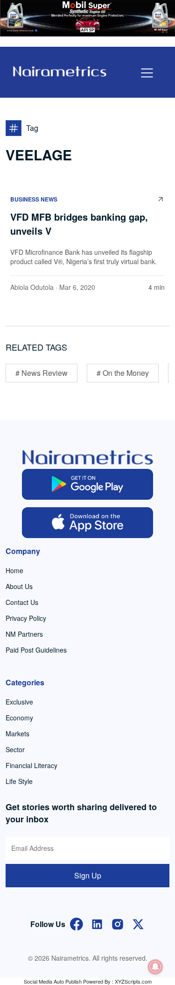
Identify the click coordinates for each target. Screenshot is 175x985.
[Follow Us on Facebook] (76, 923)
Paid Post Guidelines (36, 649)
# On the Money (123, 372)
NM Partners (24, 634)
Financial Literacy (31, 765)
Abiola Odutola (32, 287)
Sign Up (87, 875)
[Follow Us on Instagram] (117, 923)
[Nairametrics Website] (59, 70)
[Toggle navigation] (147, 73)
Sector (15, 749)
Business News (33, 199)
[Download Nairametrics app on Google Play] (87, 484)
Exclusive (19, 701)
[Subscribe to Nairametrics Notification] (155, 966)
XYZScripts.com (133, 981)
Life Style (19, 781)
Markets (17, 733)
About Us (19, 586)
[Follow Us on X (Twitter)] (138, 923)
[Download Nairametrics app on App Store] (87, 522)
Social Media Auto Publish (53, 981)
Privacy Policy (26, 618)
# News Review (41, 372)
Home (14, 570)
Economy (19, 717)
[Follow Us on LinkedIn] (97, 923)
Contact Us (22, 602)
